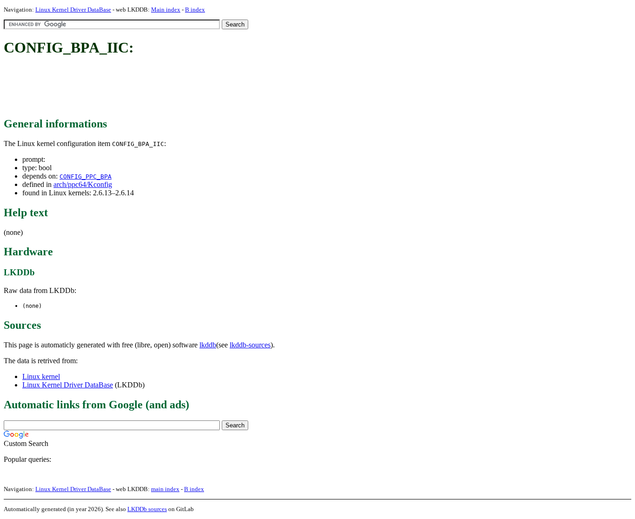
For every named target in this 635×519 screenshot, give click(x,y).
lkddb (207, 345)
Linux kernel (41, 376)
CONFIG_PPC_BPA (86, 176)
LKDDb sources (147, 509)
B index (195, 9)
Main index (165, 9)
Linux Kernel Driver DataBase (73, 9)
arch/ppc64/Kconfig (82, 184)
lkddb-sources (250, 345)
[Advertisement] (173, 87)
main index (165, 489)
